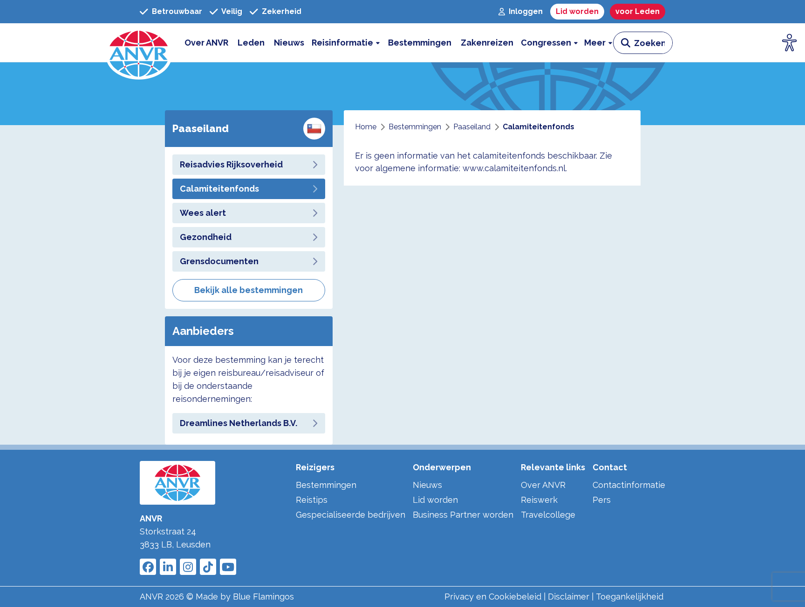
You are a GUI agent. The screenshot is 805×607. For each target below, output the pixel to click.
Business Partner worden (463, 515)
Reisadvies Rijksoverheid (231, 164)
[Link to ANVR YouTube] (228, 567)
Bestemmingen (326, 485)
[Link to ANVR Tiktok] (208, 567)
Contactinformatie (629, 485)
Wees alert (203, 213)
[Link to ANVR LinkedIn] (168, 567)
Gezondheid (206, 237)
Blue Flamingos (263, 596)
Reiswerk (539, 500)
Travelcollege (548, 515)
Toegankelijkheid (629, 596)
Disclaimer (568, 596)
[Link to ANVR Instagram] (188, 567)
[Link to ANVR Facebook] (148, 567)
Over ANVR (543, 485)
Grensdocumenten (219, 261)
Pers (602, 500)
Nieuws (427, 485)
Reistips (311, 500)
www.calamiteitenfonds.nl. (515, 168)
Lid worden (435, 500)
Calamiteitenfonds (219, 188)
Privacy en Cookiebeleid (492, 596)
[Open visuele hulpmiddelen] (789, 42)
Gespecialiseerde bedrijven (350, 515)
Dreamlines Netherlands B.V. (238, 423)
